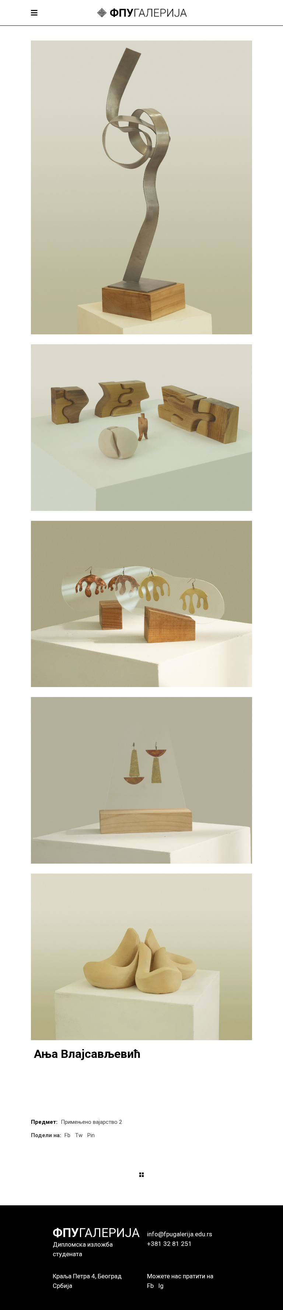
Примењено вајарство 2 (91, 1122)
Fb (150, 1285)
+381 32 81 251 (169, 1243)
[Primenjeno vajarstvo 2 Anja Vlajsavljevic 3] (141, 604)
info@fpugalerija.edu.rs (179, 1234)
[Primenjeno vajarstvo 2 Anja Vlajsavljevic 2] (141, 427)
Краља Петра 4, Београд (87, 1276)
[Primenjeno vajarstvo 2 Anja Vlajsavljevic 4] (141, 780)
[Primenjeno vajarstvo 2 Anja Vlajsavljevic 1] (141, 187)
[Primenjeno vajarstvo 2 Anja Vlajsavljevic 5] (141, 957)
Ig (161, 1285)
